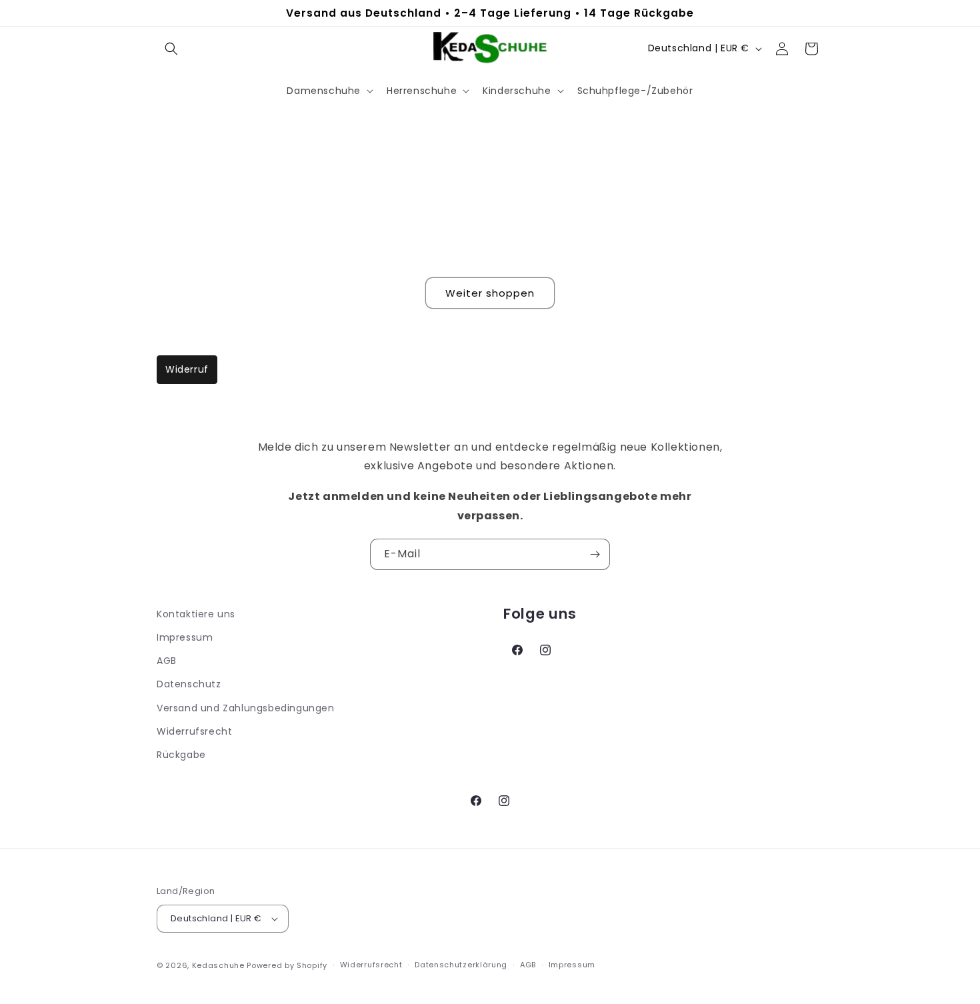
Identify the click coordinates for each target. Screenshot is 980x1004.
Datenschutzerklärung (461, 964)
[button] (171, 48)
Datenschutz (189, 684)
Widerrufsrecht (194, 731)
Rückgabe (181, 754)
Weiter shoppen (490, 293)
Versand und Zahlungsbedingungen (246, 708)
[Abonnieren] (594, 554)
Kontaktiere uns (196, 614)
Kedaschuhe (218, 965)
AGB (167, 660)
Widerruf (187, 369)
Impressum (185, 637)
